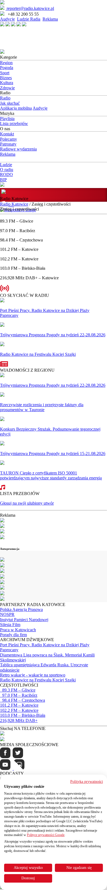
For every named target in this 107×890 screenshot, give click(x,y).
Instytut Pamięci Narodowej (24, 619)
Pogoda (6, 67)
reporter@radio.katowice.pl (29, 8)
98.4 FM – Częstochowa (22, 700)
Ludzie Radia (28, 19)
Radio (5, 98)
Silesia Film (10, 624)
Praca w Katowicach (18, 629)
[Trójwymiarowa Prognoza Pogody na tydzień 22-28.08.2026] (2, 325)
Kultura (6, 82)
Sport (4, 72)
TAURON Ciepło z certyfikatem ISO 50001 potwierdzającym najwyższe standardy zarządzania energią (51, 475)
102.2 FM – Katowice (19, 710)
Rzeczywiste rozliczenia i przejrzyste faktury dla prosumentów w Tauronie (41, 407)
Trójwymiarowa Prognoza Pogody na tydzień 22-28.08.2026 (52, 334)
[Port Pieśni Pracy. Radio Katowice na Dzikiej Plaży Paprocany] (2, 300)
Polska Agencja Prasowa (21, 609)
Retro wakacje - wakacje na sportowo (32, 675)
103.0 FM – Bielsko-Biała (22, 715)
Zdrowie (7, 88)
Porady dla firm (13, 634)
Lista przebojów (14, 123)
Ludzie (6, 164)
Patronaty (8, 144)
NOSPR (7, 614)
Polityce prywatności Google (45, 835)
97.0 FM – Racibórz (18, 695)
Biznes (6, 77)
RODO (6, 174)
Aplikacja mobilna (16, 108)
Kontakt (7, 134)
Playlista (7, 118)
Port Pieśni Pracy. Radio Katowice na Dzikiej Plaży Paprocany (44, 313)
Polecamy (8, 139)
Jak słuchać (10, 103)
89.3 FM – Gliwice (17, 690)
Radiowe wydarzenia (18, 149)
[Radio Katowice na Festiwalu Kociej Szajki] (2, 344)
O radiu (6, 169)
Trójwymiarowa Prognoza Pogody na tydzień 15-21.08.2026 (52, 453)
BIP (3, 179)
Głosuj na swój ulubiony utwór (27, 503)
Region (6, 62)
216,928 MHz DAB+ (19, 720)
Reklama (50, 19)
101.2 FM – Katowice (19, 705)
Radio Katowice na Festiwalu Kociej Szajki (38, 354)
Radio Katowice (14, 204)
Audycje (7, 19)
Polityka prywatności (86, 782)
